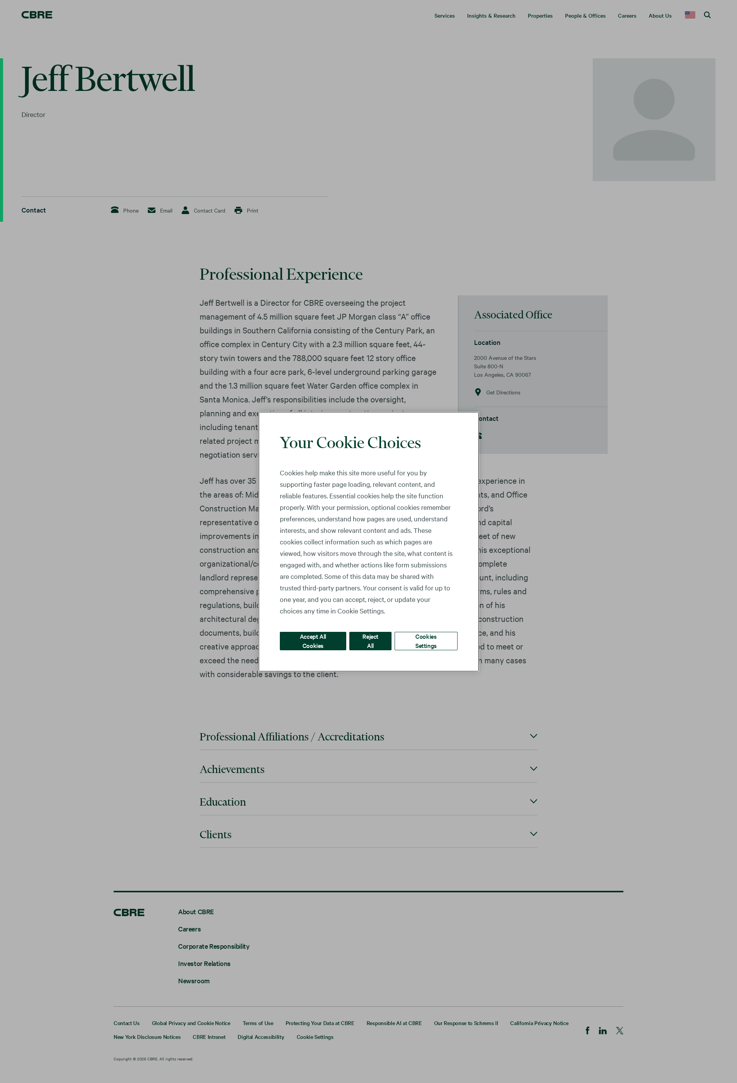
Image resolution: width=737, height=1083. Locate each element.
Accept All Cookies (313, 640)
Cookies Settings (426, 640)
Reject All (370, 640)
